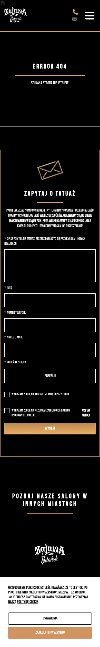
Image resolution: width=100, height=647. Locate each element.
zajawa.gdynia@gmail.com (75, 19)
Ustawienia (50, 618)
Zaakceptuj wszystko (50, 632)
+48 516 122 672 (76, 12)
